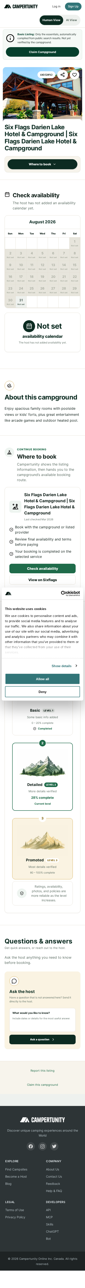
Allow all (42, 679)
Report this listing (42, 1070)
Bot (48, 1238)
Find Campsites (16, 1169)
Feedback (53, 1183)
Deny (42, 691)
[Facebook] (31, 1146)
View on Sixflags (42, 580)
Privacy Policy (15, 1217)
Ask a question (39, 1039)
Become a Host (16, 1176)
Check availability (42, 568)
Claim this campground (42, 1084)
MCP (49, 1217)
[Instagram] (42, 1146)
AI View (71, 20)
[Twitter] (54, 1146)
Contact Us (54, 1176)
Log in (56, 6)
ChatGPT (52, 1231)
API (48, 1210)
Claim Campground (42, 52)
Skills (49, 1224)
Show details (61, 666)
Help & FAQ (54, 1191)
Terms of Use (14, 1210)
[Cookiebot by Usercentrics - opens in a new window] (61, 593)
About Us (52, 1169)
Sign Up (73, 6)
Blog (8, 1183)
